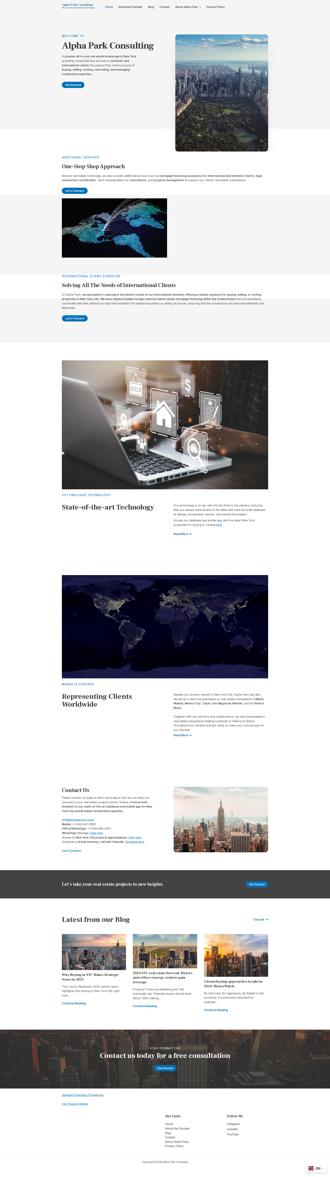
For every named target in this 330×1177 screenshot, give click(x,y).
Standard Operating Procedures (82, 1095)
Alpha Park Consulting (77, 5)
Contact (165, 7)
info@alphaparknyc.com (78, 819)
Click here (96, 833)
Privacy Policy (216, 7)
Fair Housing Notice (75, 1104)
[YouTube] (233, 1134)
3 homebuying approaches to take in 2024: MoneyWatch (233, 983)
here (219, 525)
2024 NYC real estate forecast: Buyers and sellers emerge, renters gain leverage (162, 978)
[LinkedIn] (232, 1129)
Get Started (257, 884)
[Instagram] (233, 1124)
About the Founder (130, 7)
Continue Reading (74, 1003)
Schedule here (134, 841)
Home (109, 7)
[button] (199, 7)
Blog (151, 7)
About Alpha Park (186, 7)
